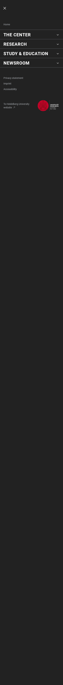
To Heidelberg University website (16, 106)
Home (7, 24)
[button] (31, 35)
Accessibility (10, 89)
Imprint (7, 83)
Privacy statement (13, 78)
